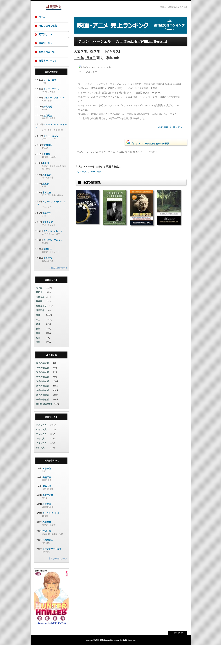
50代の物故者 (42, 381)
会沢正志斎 (48, 495)
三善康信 (47, 468)
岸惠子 (45, 183)
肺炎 (38, 315)
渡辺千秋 (47, 531)
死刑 (38, 342)
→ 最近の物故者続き (57, 267)
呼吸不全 (40, 310)
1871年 (79, 58)
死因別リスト (45, 34)
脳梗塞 (39, 301)
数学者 (95, 51)
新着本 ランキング (48, 61)
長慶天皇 (47, 477)
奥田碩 (45, 163)
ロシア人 (40, 447)
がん (38, 319)
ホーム (42, 17)
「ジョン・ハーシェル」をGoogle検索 (150, 143)
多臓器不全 (41, 306)
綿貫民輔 (48, 106)
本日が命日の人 (51, 460)
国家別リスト (51, 417)
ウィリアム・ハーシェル (89, 171)
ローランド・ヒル (51, 513)
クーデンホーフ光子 (52, 549)
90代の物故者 (42, 399)
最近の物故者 (51, 72)
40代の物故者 (42, 377)
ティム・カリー (51, 80)
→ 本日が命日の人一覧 (56, 558)
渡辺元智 (48, 115)
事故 (38, 333)
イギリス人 (41, 429)
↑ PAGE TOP (177, 633)
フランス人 (41, 434)
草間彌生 (48, 145)
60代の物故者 (42, 386)
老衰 (38, 324)
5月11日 (90, 58)
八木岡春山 (48, 540)
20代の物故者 (42, 367)
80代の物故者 (42, 395)
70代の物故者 (42, 390)
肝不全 (39, 292)
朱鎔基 (47, 154)
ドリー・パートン (52, 89)
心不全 (39, 288)
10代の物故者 (42, 363)
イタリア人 (41, 443)
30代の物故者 (42, 372)
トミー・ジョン (51, 136)
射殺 (38, 337)
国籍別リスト (45, 43)
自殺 (38, 328)
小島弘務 (46, 192)
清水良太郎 (47, 222)
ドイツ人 (40, 438)
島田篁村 (47, 522)
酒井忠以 (47, 486)
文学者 (82, 51)
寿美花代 (46, 213)
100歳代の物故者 (44, 404)
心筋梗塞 (40, 297)
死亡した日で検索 (48, 25)
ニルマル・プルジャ (53, 240)
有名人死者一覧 (47, 52)
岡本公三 (48, 249)
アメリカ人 (41, 425)
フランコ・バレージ (53, 231)
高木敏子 (46, 174)
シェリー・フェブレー (54, 97)
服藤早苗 (48, 258)
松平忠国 (47, 504)
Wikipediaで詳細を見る (170, 126)
